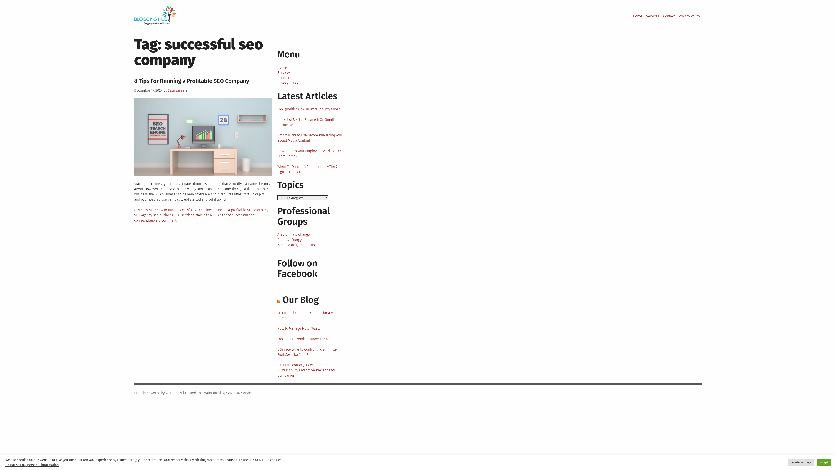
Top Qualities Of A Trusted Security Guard (308, 109)
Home (637, 16)
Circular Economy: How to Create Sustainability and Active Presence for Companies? (306, 370)
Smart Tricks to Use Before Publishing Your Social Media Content (309, 138)
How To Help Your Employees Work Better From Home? (309, 153)
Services (652, 16)
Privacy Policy (689, 16)
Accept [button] (823, 462)
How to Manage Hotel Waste (298, 328)
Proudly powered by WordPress (158, 393)
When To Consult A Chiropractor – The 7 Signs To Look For (307, 169)
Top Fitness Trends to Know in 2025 (303, 339)
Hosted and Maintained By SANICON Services (219, 393)
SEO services (184, 215)
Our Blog (301, 299)
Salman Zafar (178, 90)
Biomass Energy (289, 240)
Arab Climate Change (293, 234)
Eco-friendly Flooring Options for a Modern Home (310, 315)
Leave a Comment (162, 220)
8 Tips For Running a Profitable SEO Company (191, 81)
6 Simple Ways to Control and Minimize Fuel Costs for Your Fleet (307, 352)
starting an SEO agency (213, 215)
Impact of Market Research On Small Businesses (305, 122)
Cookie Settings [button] (801, 462)
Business (141, 210)
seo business (163, 215)
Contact (669, 16)
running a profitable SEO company (242, 210)
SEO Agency (143, 215)
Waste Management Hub (296, 245)
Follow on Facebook (297, 268)
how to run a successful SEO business (185, 210)
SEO (152, 210)
